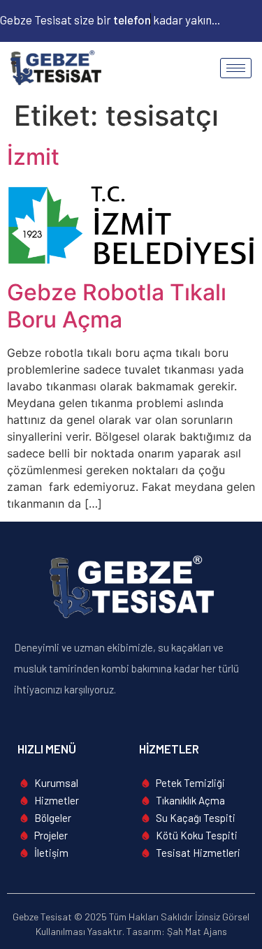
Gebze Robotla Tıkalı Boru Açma (116, 305)
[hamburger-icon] (236, 68)
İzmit (33, 156)
